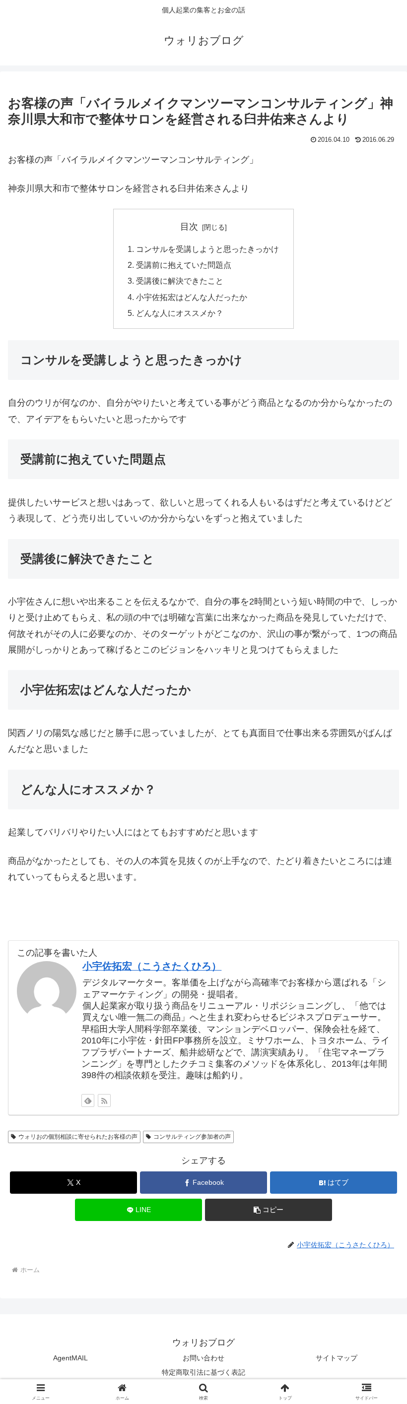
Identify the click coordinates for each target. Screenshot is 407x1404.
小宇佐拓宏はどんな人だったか (191, 297)
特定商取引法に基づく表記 (203, 1372)
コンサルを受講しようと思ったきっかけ (207, 248)
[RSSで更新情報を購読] (104, 1100)
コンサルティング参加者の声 (192, 1136)
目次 (189, 227)
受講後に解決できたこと (179, 280)
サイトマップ (336, 1358)
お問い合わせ (203, 1358)
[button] (268, 1210)
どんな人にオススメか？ (179, 312)
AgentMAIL (70, 1358)
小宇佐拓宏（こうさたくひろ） (151, 966)
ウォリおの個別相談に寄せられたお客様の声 (77, 1136)
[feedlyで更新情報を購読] (87, 1100)
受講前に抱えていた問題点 (183, 264)
